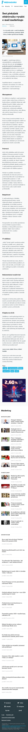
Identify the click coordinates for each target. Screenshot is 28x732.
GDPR (16, 371)
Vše (3, 6)
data (12, 371)
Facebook (8, 703)
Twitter (21, 703)
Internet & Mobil (18, 6)
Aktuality (7, 6)
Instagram (21, 706)
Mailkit (20, 368)
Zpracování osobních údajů (8, 717)
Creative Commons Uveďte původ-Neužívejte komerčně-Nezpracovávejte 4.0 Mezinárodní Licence (14, 726)
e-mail (4, 368)
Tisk (25, 6)
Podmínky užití (9, 714)
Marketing (4, 26)
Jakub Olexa (6, 371)
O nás (3, 714)
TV (12, 6)
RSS (8, 710)
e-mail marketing (12, 368)
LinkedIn (8, 706)
